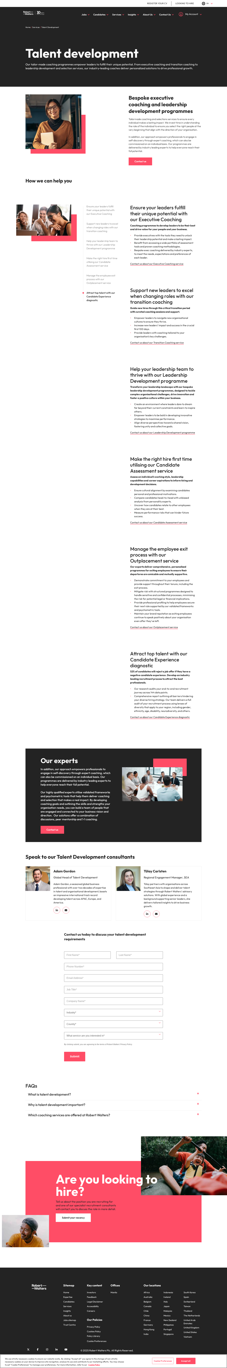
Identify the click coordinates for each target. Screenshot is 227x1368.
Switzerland (189, 1301)
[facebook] (37, 1349)
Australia (148, 1297)
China (146, 1315)
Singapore (169, 1334)
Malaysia (168, 1311)
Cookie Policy (94, 1365)
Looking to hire (184, 3)
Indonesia (168, 1292)
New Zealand (170, 1320)
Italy (166, 1301)
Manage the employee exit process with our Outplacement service (100, 279)
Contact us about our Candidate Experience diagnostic (160, 717)
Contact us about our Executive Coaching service (156, 263)
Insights (132, 14)
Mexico (167, 1315)
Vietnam (188, 1336)
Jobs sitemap (69, 1320)
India (146, 1334)
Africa (147, 1292)
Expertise (67, 1297)
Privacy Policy (126, 1044)
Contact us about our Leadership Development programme (162, 432)
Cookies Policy (94, 1331)
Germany (148, 1324)
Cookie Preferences (96, 1341)
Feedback (92, 1297)
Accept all (185, 1361)
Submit (74, 1056)
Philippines (169, 1324)
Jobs (84, 14)
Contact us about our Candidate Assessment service (158, 522)
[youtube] (66, 1349)
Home (66, 1292)
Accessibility (93, 1306)
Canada (147, 1306)
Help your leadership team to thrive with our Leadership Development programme (102, 244)
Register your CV (157, 3)
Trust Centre (69, 1324)
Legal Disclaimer (95, 1301)
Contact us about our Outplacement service (154, 627)
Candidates (99, 14)
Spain (186, 1297)
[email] (66, 910)
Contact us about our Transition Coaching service (157, 342)
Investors (91, 1292)
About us (67, 1315)
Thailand (188, 1311)
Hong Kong (149, 1329)
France (147, 1320)
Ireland (167, 1297)
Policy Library (93, 1336)
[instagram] (47, 1349)
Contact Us (165, 14)
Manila (114, 1292)
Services (116, 14)
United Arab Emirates (189, 1322)
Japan (167, 1306)
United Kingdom (191, 1327)
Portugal (168, 1329)
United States (190, 1332)
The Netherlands (192, 1315)
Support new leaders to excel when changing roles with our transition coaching (102, 227)
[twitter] (28, 1349)
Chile (146, 1311)
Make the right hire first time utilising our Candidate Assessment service (101, 262)
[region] (113, 1361)
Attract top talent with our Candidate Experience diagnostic (100, 296)
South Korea (189, 1292)
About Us (148, 14)
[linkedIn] (56, 910)
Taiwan (187, 1306)
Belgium (147, 1301)
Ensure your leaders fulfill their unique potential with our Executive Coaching (100, 210)
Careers (91, 1311)
